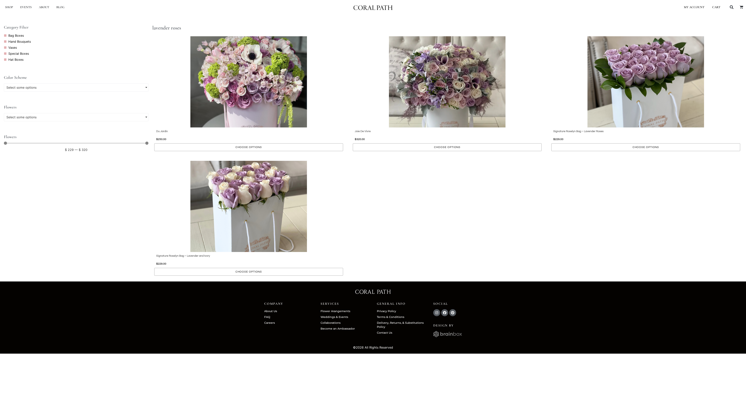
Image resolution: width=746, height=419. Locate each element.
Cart (716, 7)
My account (694, 7)
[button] (731, 7)
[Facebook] (444, 312)
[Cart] (741, 7)
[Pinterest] (452, 312)
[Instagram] (436, 312)
